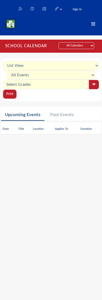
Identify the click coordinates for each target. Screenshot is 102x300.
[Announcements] (32, 8)
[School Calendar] (44, 8)
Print (9, 94)
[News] (20, 8)
